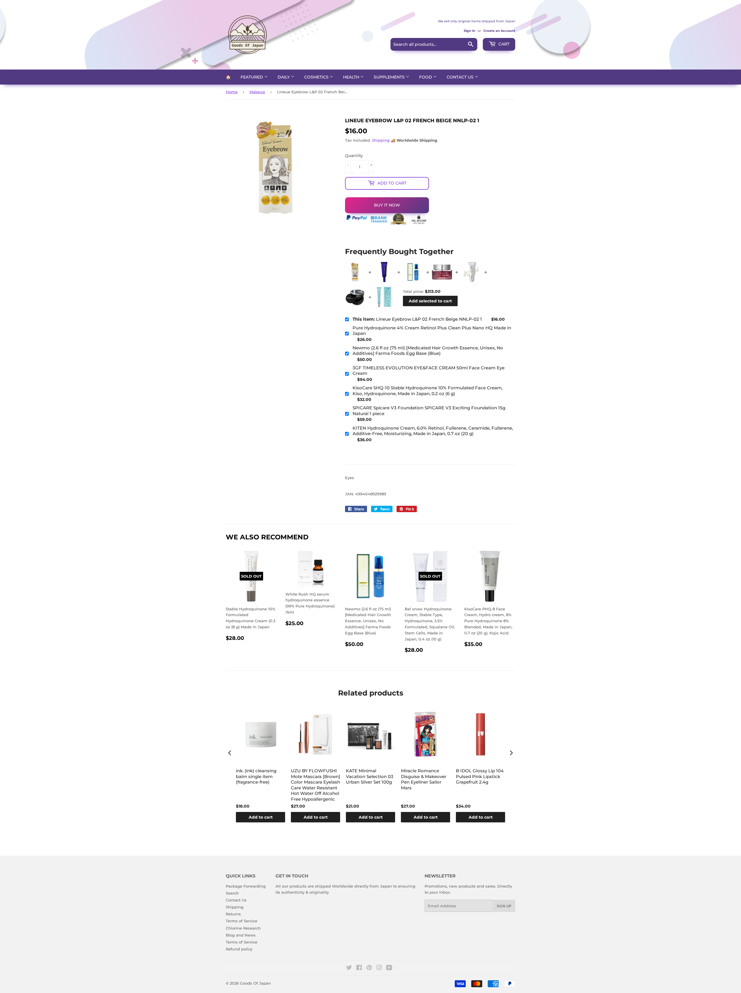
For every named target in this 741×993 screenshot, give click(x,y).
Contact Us (461, 77)
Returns (233, 914)
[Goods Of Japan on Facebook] (359, 968)
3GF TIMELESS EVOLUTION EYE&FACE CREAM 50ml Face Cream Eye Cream (429, 370)
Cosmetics (317, 77)
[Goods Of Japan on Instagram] (379, 968)
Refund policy (239, 949)
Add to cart (261, 817)
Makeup (257, 92)
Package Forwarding (246, 886)
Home (232, 92)
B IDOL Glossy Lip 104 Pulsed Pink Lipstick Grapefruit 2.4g (480, 776)
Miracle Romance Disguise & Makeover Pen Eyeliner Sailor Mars (423, 779)
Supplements (390, 77)
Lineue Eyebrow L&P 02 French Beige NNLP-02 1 (417, 319)
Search (232, 893)
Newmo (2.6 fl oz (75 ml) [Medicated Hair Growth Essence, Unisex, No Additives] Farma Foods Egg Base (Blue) (428, 350)
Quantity (354, 155)
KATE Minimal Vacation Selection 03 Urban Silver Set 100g (369, 776)
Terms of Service (241, 921)
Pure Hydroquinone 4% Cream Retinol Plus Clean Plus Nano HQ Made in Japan (432, 330)
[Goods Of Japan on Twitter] (349, 968)
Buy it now (387, 205)
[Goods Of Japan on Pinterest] (369, 968)
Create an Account (499, 31)
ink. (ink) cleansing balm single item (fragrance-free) (256, 776)
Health (351, 77)
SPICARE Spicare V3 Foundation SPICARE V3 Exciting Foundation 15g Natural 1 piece (429, 410)
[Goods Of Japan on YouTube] (389, 968)
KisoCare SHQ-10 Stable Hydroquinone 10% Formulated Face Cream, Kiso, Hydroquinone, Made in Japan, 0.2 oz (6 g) (427, 390)
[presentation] (230, 753)
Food (426, 77)
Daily (284, 77)
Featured (252, 77)
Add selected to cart (430, 301)
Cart (503, 44)
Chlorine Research (243, 928)
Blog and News (241, 935)
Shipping (381, 140)
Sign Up (504, 906)
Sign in (469, 31)
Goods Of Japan (255, 983)
